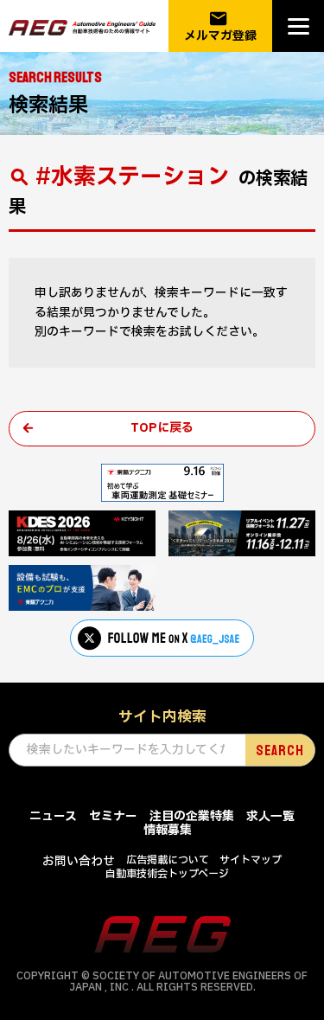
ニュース (53, 816)
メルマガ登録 (220, 26)
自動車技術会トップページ (167, 874)
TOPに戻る (162, 428)
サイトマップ (250, 860)
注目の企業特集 (191, 816)
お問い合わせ (78, 861)
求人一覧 (270, 816)
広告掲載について (167, 860)
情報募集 (167, 830)
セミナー (113, 816)
